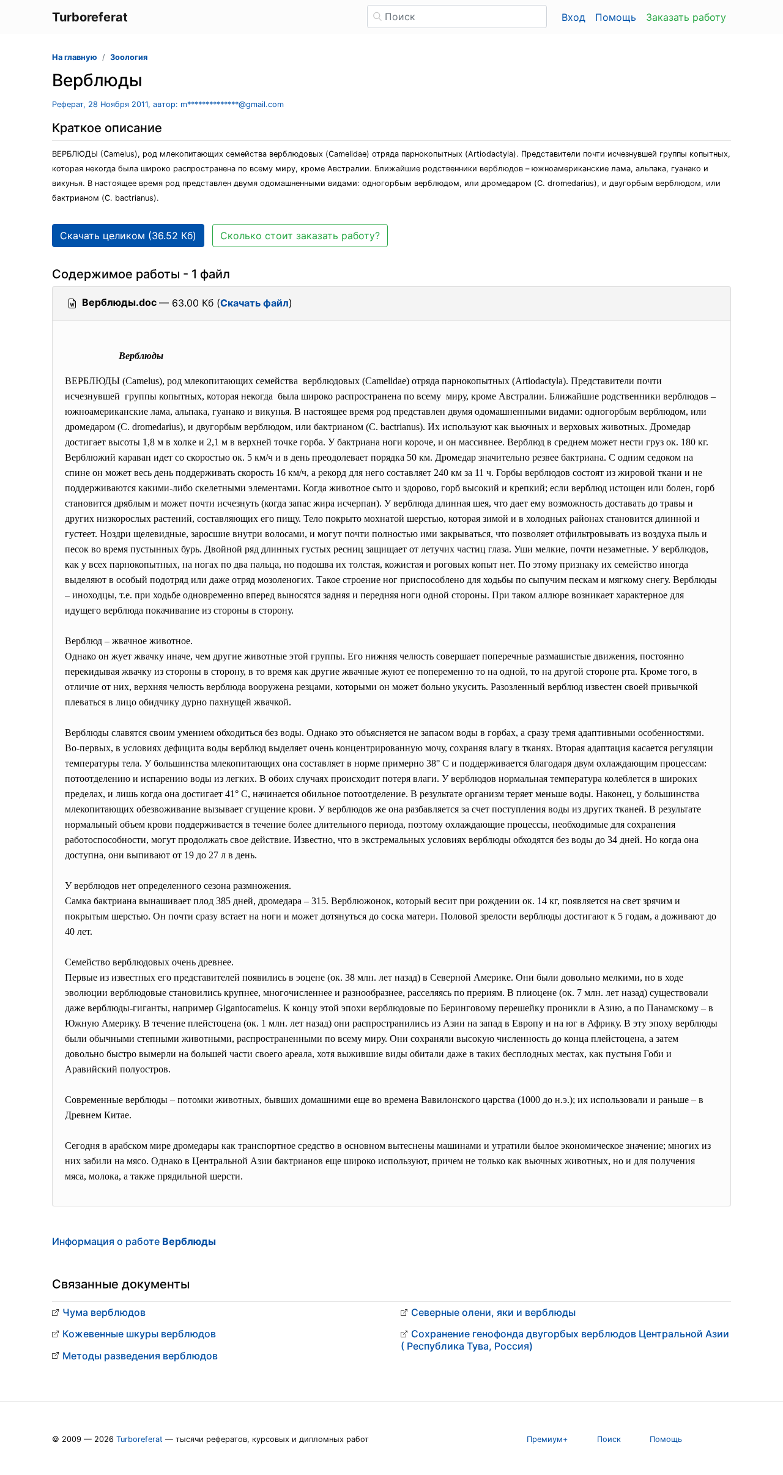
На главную (74, 57)
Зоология (128, 57)
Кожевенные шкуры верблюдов (139, 1334)
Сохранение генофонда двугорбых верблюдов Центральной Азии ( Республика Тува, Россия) (565, 1339)
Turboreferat (139, 1439)
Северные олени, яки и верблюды (493, 1312)
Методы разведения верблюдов (140, 1356)
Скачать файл (254, 303)
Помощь (615, 17)
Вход (573, 17)
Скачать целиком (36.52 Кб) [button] (128, 235)
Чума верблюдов (104, 1312)
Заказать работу (686, 17)
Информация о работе (134, 1241)
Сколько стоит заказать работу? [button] (300, 235)
